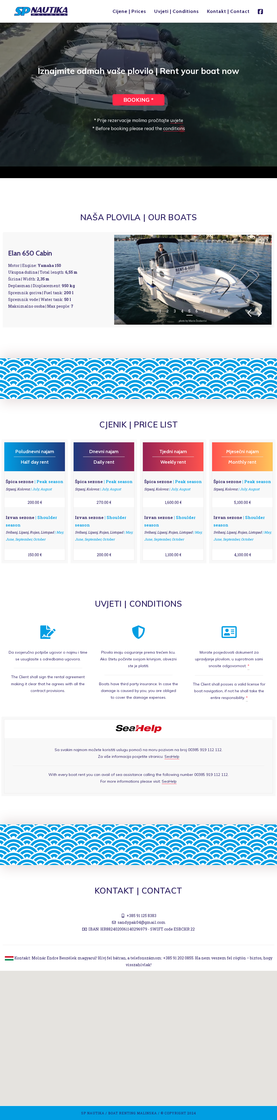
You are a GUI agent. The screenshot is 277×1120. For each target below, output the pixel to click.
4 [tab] (182, 311)
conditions (174, 128)
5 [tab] (189, 311)
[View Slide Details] (193, 280)
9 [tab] (218, 311)
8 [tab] (211, 311)
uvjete (176, 120)
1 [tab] (160, 311)
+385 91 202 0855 (178, 958)
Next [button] (260, 313)
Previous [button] (249, 313)
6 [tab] (197, 311)
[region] (193, 280)
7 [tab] (204, 311)
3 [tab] (175, 311)
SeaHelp (171, 756)
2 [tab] (167, 311)
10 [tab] (226, 311)
